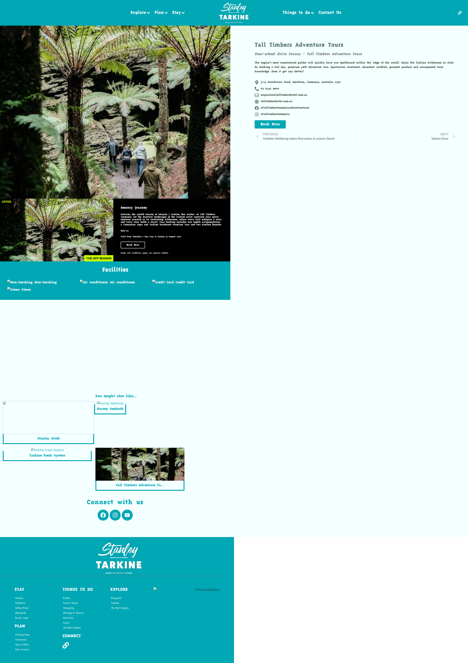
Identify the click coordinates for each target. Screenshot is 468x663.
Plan (159, 13)
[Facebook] (103, 515)
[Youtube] (127, 515)
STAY (19, 590)
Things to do (296, 13)
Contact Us (329, 13)
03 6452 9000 (270, 88)
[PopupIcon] (460, 13)
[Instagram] (115, 515)
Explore (138, 13)
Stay (176, 13)
